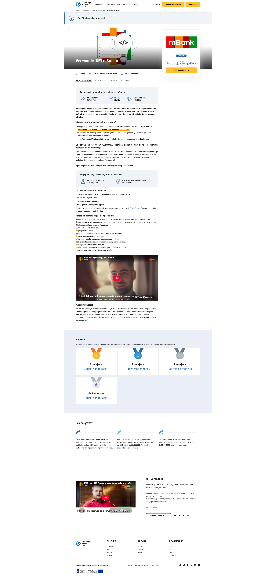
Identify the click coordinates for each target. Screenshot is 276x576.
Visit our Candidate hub (158, 516)
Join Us (171, 552)
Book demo (193, 4)
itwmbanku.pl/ (151, 507)
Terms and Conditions (141, 565)
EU (170, 549)
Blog (108, 549)
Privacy (130, 565)
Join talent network (173, 4)
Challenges (110, 4)
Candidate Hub (85, 10)
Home (77, 10)
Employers (133, 4)
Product (98, 4)
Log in (158, 4)
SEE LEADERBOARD (181, 70)
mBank (94, 10)
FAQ (170, 546)
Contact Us (172, 555)
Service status (155, 565)
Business (140, 546)
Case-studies (122, 4)
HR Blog (140, 549)
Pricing (140, 552)
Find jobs (109, 552)
